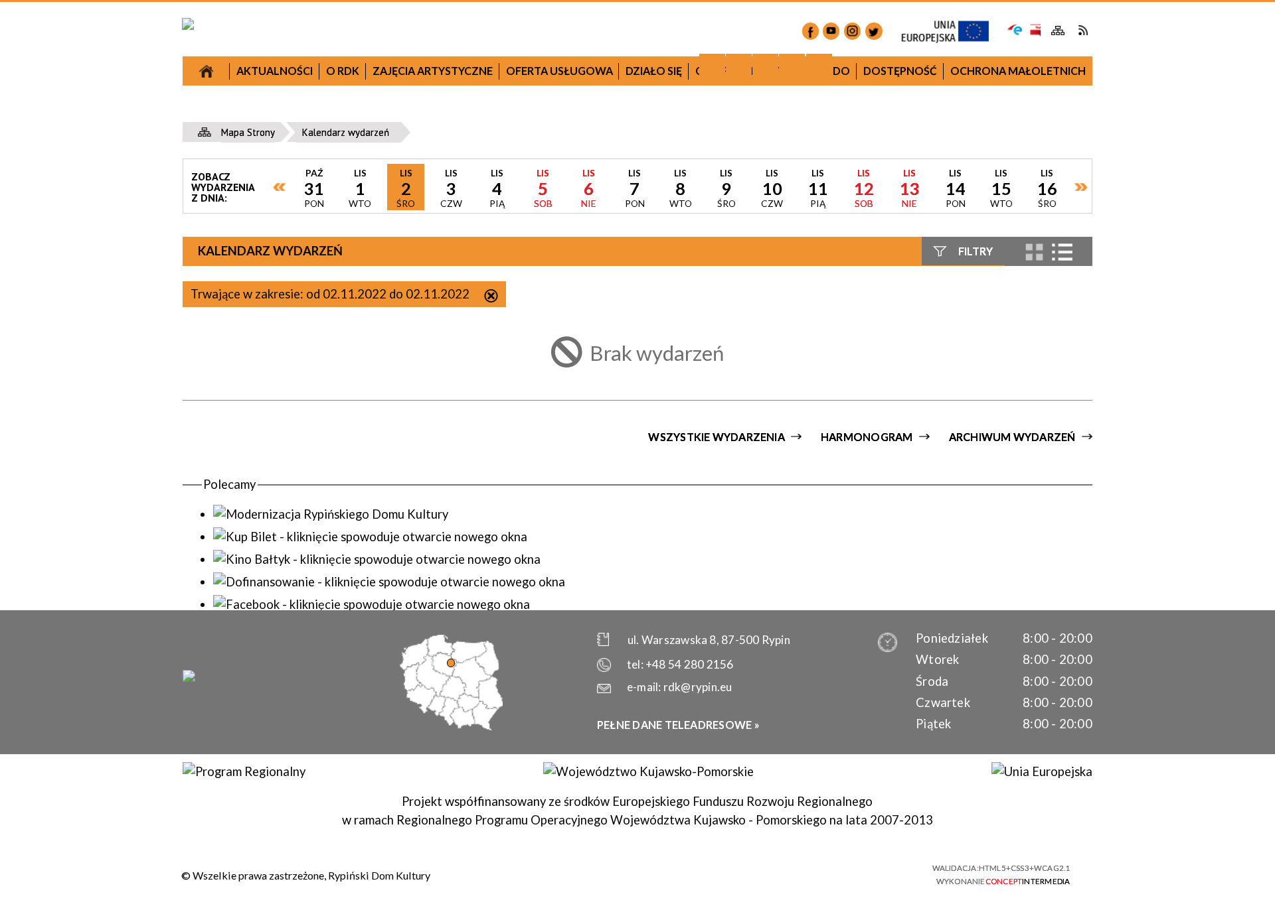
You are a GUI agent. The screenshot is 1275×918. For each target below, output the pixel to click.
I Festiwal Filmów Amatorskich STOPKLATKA (307, 470)
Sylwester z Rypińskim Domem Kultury (744, 344)
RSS (1082, 30)
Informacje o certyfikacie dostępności (650, 874)
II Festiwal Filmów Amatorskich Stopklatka (526, 631)
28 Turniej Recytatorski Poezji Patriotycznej (526, 552)
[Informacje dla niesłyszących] (792, 67)
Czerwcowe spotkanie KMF (308, 655)
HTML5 (816, 872)
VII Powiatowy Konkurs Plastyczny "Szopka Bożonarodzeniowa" (307, 154)
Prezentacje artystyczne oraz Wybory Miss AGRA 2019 (744, 609)
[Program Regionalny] (244, 771)
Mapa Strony (1058, 31)
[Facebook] (810, 31)
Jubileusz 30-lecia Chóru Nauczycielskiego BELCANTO (307, 251)
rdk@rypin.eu (697, 687)
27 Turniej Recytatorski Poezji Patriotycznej (307, 203)
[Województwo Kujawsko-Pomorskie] (648, 771)
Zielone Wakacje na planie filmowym (307, 626)
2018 (526, 235)
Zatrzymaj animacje (712, 67)
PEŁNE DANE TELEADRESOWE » (678, 724)
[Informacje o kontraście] (819, 67)
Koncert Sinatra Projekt (745, 502)
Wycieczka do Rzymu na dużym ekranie (307, 321)
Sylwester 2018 (526, 385)
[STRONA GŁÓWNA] (206, 71)
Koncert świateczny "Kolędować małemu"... (526, 425)
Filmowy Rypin (307, 381)
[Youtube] (831, 31)
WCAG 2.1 (888, 872)
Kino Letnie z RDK (745, 648)
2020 (963, 399)
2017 (307, 115)
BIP (1034, 30)
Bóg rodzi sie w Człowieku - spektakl (745, 374)
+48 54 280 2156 (689, 664)
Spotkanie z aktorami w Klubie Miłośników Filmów (526, 474)
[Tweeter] (873, 31)
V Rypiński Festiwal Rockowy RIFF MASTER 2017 (307, 586)
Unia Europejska (951, 32)
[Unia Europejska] (1041, 771)
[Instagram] (852, 31)
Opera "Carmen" (307, 352)
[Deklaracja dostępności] (765, 67)
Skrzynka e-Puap (1015, 28)
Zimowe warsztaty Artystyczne (744, 405)
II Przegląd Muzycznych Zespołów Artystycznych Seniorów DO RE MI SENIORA (307, 528)
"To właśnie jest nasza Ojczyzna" (527, 513)
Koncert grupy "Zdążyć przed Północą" (526, 592)
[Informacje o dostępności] (739, 67)
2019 (744, 214)
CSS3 (839, 872)
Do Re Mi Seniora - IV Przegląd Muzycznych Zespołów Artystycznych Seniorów (744, 453)
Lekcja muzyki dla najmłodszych (307, 291)
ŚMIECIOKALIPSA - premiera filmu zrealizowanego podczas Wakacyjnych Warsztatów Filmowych (745, 551)
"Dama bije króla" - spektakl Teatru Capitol (307, 420)
